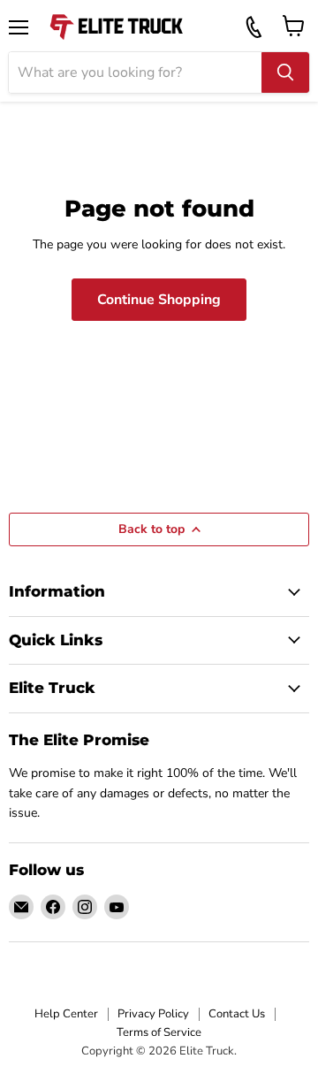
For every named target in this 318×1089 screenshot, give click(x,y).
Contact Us (236, 1014)
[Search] (285, 72)
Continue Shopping (159, 299)
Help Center (66, 1014)
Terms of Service (159, 1032)
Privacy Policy (153, 1014)
